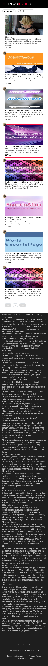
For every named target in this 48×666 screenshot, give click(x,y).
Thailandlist (19, 4)
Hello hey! (9, 37)
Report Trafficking (15, 656)
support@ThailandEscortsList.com (24, 650)
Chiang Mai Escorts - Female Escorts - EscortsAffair (25, 218)
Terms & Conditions (24, 658)
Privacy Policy (35, 656)
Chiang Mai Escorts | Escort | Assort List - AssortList (25, 289)
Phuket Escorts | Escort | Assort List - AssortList (23, 182)
